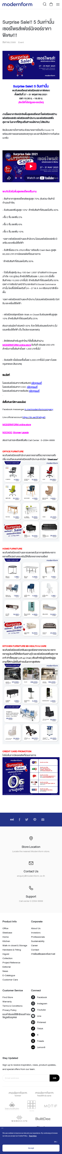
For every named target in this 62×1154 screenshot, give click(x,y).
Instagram (42, 1003)
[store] (51, 4)
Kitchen (6, 941)
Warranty (7, 1001)
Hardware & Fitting (11, 950)
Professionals (38, 937)
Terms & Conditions (12, 1006)
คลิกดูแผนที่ (36, 383)
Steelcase (7, 933)
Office (5, 928)
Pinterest (41, 1022)
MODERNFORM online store (16, 345)
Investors (36, 933)
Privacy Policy (9, 1010)
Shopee (17, 432)
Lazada (25, 432)
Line (39, 1016)
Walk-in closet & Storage (14, 945)
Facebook (42, 997)
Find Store (7, 997)
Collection (7, 958)
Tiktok (40, 1028)
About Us (36, 928)
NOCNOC (7, 432)
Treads (40, 1041)
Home (5, 937)
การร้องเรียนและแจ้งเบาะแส (43, 954)
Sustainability (37, 941)
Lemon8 (41, 1047)
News (5, 971)
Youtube (41, 1010)
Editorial (6, 967)
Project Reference (11, 962)
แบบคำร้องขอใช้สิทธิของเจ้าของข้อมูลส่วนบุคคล (16, 1016)
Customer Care (10, 980)
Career (34, 945)
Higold (5, 954)
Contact (35, 950)
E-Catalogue (8, 975)
